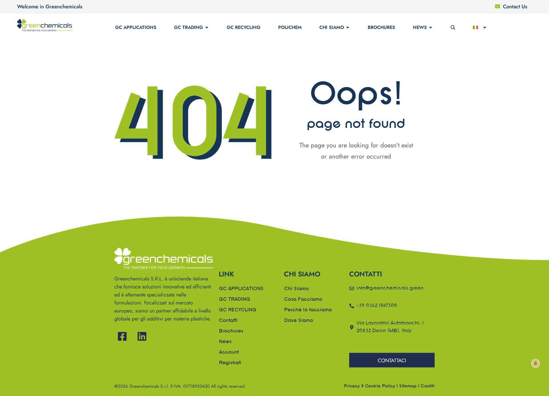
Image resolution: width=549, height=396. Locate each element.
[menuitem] (480, 27)
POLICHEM (290, 27)
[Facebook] (122, 336)
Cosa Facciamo (303, 299)
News (420, 27)
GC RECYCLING (243, 27)
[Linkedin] (142, 336)
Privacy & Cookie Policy (369, 386)
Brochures (381, 27)
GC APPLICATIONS (135, 27)
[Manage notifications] (535, 363)
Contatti (228, 320)
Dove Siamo (298, 320)
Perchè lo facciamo (308, 310)
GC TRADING (188, 27)
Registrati (230, 363)
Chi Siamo (331, 27)
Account (229, 352)
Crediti (428, 386)
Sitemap (408, 386)
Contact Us (515, 6)
